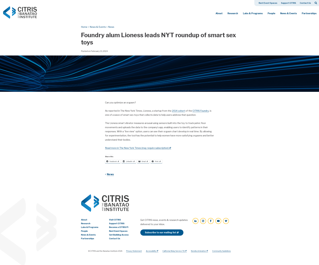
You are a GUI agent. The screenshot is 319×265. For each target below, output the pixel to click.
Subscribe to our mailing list (160, 232)
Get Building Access (119, 235)
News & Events (288, 13)
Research (233, 13)
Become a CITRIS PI (118, 227)
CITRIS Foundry (201, 110)
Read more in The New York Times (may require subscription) (137, 148)
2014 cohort (178, 110)
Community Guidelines (221, 251)
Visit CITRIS (115, 220)
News (110, 174)
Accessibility (151, 251)
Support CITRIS (288, 3)
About (219, 13)
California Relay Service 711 (173, 251)
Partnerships (309, 13)
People (271, 13)
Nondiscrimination (198, 251)
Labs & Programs (253, 13)
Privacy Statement (134, 251)
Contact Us (305, 3)
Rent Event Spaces (268, 3)
